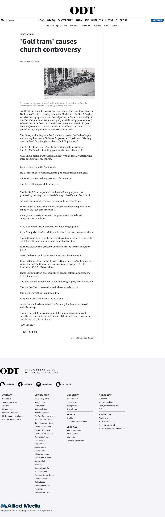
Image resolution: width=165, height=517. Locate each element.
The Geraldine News (42, 430)
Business (97, 20)
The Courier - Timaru (43, 457)
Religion (91, 338)
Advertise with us (105, 418)
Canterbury (65, 20)
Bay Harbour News (42, 437)
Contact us (6, 398)
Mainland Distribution (75, 440)
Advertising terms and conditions (112, 428)
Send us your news (9, 402)
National (97, 25)
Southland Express (42, 492)
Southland (74, 25)
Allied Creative (72, 434)
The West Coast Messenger (45, 416)
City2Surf (70, 418)
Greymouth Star (41, 409)
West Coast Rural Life (43, 419)
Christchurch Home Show (77, 421)
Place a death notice (107, 421)
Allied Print (71, 437)
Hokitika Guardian (42, 412)
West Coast (86, 25)
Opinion (115, 25)
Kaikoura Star (40, 405)
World (106, 25)
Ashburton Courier (42, 454)
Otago (51, 20)
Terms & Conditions (106, 402)
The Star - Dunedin (42, 478)
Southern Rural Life (42, 485)
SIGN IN (11, 20)
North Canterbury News (44, 423)
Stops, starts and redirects (109, 405)
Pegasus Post (40, 440)
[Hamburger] (3, 20)
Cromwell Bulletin (42, 468)
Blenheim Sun (40, 402)
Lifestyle (111, 20)
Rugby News (72, 409)
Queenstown (61, 25)
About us (5, 405)
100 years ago (81, 338)
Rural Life (82, 20)
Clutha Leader (40, 482)
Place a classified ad (107, 425)
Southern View (40, 447)
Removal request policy (11, 419)
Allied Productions (74, 430)
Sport (123, 20)
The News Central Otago (44, 475)
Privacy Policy (7, 409)
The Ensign (39, 489)
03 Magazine (71, 405)
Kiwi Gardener (72, 398)
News (41, 20)
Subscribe (157, 20)
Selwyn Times (40, 450)
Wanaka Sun (39, 464)
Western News (40, 444)
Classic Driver (72, 402)
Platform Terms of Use (10, 412)
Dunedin (50, 25)
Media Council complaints (12, 416)
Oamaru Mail (40, 461)
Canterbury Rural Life (43, 426)
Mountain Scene (41, 471)
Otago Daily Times (42, 398)
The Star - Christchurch (44, 433)
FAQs (101, 409)
